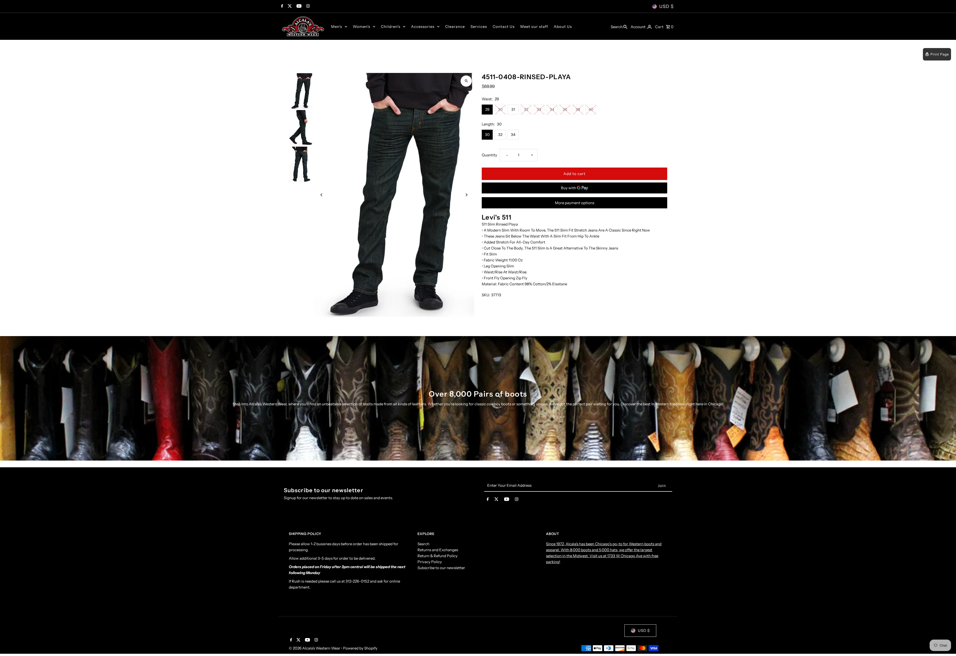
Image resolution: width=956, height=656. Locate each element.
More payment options (574, 202)
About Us (563, 26)
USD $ (666, 6)
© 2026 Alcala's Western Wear (315, 648)
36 (565, 109)
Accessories (422, 26)
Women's (361, 26)
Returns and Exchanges (438, 549)
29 (487, 109)
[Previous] (321, 194)
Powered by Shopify (360, 648)
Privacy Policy (430, 561)
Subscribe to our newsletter (441, 567)
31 (513, 109)
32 (526, 109)
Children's (390, 26)
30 (500, 109)
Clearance (455, 26)
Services (479, 26)
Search (423, 543)
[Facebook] (281, 6)
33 (539, 109)
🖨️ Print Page (937, 54)
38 (578, 109)
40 (591, 109)
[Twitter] (289, 6)
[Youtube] (298, 6)
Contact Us (504, 26)
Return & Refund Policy (438, 555)
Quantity (489, 155)
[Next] (466, 194)
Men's (336, 26)
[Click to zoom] (466, 81)
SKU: (486, 295)
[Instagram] (307, 6)
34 (552, 109)
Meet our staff (534, 26)
